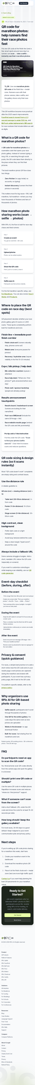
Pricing (3, 1051)
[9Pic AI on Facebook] (7, 946)
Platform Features (6, 957)
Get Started (23, 3)
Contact (3, 1048)
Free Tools (4, 1021)
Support (3, 1030)
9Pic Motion (4, 971)
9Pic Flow (4, 969)
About (3, 1045)
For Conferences (6, 1005)
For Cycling (4, 994)
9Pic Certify (4, 977)
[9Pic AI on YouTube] (3, 946)
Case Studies (5, 1016)
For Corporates (5, 1002)
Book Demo (17, 920)
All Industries (5, 988)
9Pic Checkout (5, 974)
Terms (3, 1056)
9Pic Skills (4, 1027)
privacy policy (6, 688)
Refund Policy (5, 1065)
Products (13, 297)
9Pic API (3, 980)
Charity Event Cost (6, 1053)
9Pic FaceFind (5, 963)
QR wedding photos (17, 741)
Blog (2, 1013)
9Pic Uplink (4, 960)
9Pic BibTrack (5, 966)
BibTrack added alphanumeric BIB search (16, 123)
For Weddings (5, 996)
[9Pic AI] (8, 3)
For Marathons (7, 294)
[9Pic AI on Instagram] (11, 946)
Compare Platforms (7, 1037)
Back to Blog (7, 13)
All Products (4, 955)
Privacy (3, 1059)
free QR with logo (11, 743)
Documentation (5, 1024)
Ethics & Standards (6, 1062)
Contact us (5, 879)
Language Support (6, 1019)
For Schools (4, 999)
